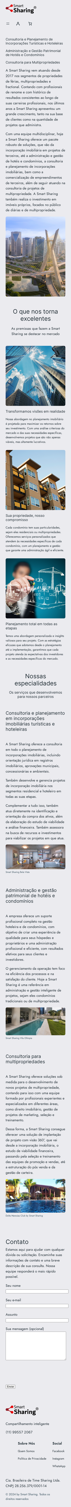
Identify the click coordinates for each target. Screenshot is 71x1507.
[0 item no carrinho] (30, 23)
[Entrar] (17, 23)
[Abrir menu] (8, 23)
